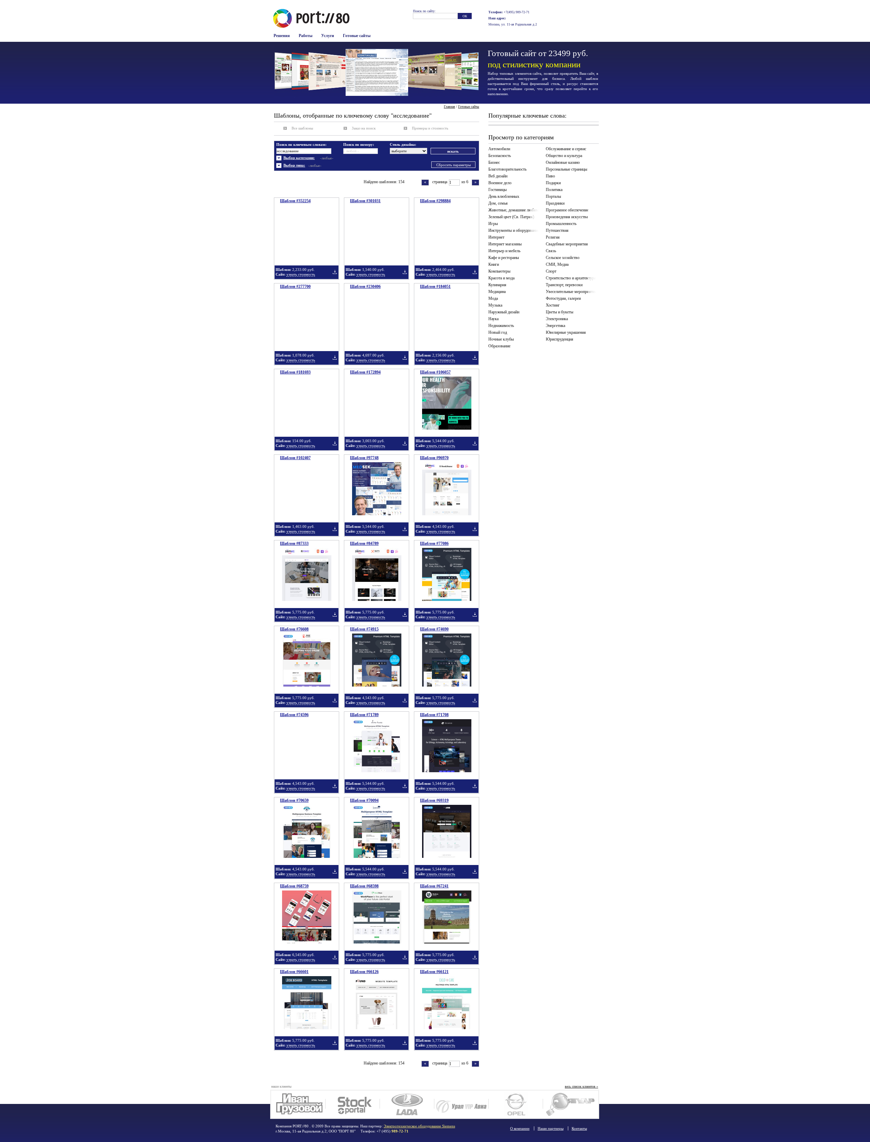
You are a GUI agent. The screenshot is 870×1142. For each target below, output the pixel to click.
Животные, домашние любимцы (514, 210)
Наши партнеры (550, 1128)
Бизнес (494, 162)
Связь (551, 250)
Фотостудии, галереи (563, 298)
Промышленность (561, 223)
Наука (493, 318)
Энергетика (555, 325)
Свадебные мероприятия (567, 244)
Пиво (550, 176)
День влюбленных (503, 196)
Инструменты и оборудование (513, 230)
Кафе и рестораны (503, 257)
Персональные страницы (566, 169)
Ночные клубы (501, 339)
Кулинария (497, 284)
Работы (305, 35)
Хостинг (553, 305)
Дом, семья (498, 203)
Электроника (557, 318)
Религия (553, 237)
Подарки (553, 182)
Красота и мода (501, 278)
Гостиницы (497, 189)
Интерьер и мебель (504, 250)
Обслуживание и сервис (566, 148)
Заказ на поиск (364, 128)
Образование (499, 346)
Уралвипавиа (461, 1104)
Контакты (579, 1128)
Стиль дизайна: (403, 144)
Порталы (553, 196)
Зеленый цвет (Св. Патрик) (511, 216)
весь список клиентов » (581, 1086)
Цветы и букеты (559, 312)
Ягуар (570, 1104)
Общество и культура (564, 155)
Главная (449, 106)
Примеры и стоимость (430, 128)
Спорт (551, 271)
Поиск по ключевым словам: (301, 144)
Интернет (496, 237)
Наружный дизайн (503, 312)
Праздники (555, 203)
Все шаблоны (302, 128)
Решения (282, 35)
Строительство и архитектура (571, 278)
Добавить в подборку (335, 272)
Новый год (497, 332)
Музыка (495, 305)
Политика (554, 189)
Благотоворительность (507, 169)
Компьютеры (499, 271)
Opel (516, 1104)
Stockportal (353, 1104)
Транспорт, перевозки (564, 284)
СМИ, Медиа (557, 264)
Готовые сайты (356, 35)
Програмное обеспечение (567, 210)
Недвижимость (501, 325)
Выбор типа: (294, 165)
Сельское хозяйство (562, 257)
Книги (493, 264)
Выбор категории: (299, 158)
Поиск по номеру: (358, 144)
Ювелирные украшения (566, 332)
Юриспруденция (559, 339)
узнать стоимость (300, 274)
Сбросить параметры (453, 165)
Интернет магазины (505, 244)
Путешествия (557, 230)
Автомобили (499, 148)
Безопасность (499, 155)
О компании (519, 1128)
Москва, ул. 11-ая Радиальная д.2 (512, 24)
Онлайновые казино (563, 162)
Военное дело (499, 182)
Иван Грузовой (298, 1104)
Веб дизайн (497, 176)
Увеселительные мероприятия (571, 291)
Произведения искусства (567, 216)
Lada (407, 1104)
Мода (493, 298)
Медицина (497, 291)
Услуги (327, 35)
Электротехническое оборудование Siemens (419, 1126)
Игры (493, 223)
